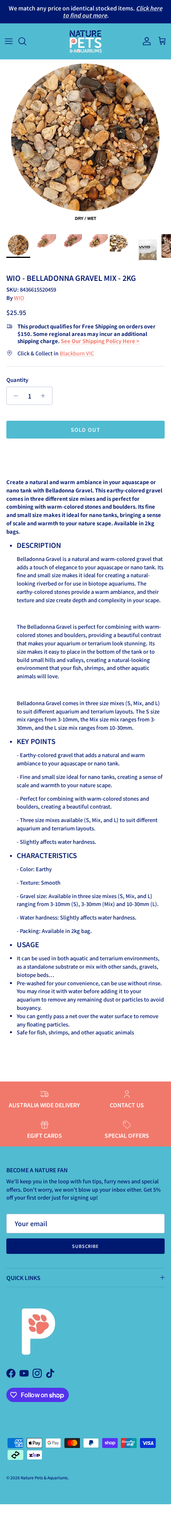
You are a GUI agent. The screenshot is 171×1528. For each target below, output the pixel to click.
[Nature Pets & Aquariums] (85, 41)
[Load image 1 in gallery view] (85, 145)
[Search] (26, 41)
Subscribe (85, 1246)
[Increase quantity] (45, 395)
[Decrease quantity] (14, 395)
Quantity (17, 379)
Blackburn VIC (77, 353)
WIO (19, 297)
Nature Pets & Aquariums (44, 1477)
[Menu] (8, 41)
